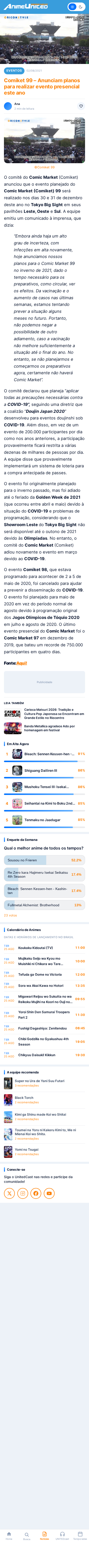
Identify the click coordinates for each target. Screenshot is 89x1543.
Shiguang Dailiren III (40, 770)
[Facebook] (35, 1193)
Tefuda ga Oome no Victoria (40, 974)
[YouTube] (49, 1193)
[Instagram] (22, 1193)
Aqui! (21, 663)
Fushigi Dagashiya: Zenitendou (42, 1028)
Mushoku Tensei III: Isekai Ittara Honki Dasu (45, 787)
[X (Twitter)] (9, 1193)
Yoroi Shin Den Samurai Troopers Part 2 (44, 1014)
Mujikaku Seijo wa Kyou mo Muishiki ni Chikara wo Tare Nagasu (39, 961)
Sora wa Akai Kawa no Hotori (40, 986)
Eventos (14, 70)
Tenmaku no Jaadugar (42, 820)
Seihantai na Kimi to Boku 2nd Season (48, 803)
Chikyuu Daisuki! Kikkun (36, 1055)
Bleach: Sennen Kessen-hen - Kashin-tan (48, 754)
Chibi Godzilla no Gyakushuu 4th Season (43, 1041)
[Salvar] (81, 106)
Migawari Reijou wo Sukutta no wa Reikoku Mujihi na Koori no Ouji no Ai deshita (45, 999)
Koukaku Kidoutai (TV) (35, 948)
